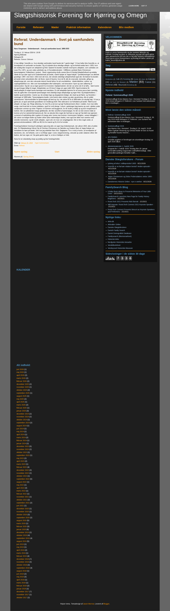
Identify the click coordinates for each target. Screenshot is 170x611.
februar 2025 (22, 408)
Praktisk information (78, 27)
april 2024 (20, 434)
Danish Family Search (116, 230)
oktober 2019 (22, 535)
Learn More (134, 6)
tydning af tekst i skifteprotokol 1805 (122, 163)
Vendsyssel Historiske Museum (120, 248)
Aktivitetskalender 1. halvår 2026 (121, 146)
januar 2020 (21, 529)
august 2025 (22, 396)
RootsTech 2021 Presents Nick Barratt (123, 202)
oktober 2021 (22, 500)
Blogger (106, 604)
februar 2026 (22, 381)
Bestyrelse (109, 79)
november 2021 (23, 497)
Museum (123, 82)
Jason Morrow (88, 604)
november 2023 (23, 449)
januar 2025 (21, 411)
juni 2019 (20, 544)
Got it (144, 6)
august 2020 (22, 520)
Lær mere (113, 82)
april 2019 (20, 550)
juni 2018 (20, 574)
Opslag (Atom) (28, 157)
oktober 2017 (22, 598)
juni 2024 (20, 429)
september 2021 (23, 503)
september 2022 (23, 479)
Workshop (130, 85)
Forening (126, 79)
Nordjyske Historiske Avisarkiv (120, 242)
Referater (38, 27)
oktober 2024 (22, 420)
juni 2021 (20, 506)
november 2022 (23, 473)
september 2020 (23, 518)
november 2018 (23, 562)
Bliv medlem (126, 27)
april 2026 (20, 375)
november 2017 (23, 595)
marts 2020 (21, 523)
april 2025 (20, 402)
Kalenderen (105, 27)
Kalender (151, 79)
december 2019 (23, 532)
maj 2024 (20, 431)
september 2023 (23, 455)
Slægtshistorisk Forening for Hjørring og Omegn (80, 15)
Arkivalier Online (114, 224)
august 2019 (22, 541)
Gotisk (136, 79)
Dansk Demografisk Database (119, 233)
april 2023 (20, 461)
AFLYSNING (112, 137)
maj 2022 (20, 485)
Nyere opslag (20, 151)
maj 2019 (20, 547)
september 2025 (23, 393)
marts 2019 (21, 553)
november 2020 (23, 512)
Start (57, 151)
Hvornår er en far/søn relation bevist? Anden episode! (129, 166)
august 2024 (22, 426)
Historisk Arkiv (113, 239)
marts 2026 (21, 378)
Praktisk (148, 82)
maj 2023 (20, 458)
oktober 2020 (22, 515)
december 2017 (23, 592)
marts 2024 (21, 437)
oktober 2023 (22, 452)
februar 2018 (22, 586)
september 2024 (23, 423)
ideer (143, 79)
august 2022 (22, 482)
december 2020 (23, 509)
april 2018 (20, 580)
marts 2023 (21, 464)
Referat (22, 145)
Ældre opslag (93, 151)
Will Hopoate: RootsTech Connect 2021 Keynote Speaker (130, 205)
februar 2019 (22, 556)
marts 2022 (21, 491)
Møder (55, 27)
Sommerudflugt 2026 (116, 126)
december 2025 (23, 384)
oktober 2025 (22, 390)
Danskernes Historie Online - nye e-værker (125, 182)
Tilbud (120, 85)
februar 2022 (22, 494)
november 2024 (23, 417)
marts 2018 (21, 583)
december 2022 (23, 470)
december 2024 (23, 414)
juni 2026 (20, 369)
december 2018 (23, 559)
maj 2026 (20, 372)
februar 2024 (22, 440)
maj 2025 (20, 399)
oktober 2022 (22, 476)
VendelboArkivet (114, 245)
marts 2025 (21, 405)
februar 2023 (22, 467)
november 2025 (23, 387)
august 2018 (22, 571)
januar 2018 (21, 589)
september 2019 (23, 538)
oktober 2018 (22, 565)
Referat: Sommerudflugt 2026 (119, 95)
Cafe (118, 79)
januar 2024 (21, 443)
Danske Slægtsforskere (117, 227)
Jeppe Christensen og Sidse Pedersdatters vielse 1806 (130, 177)
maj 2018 (20, 577)
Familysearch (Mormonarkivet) (120, 236)
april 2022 (20, 488)
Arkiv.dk (111, 221)
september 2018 (23, 568)
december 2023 (23, 446)
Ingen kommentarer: (42, 143)
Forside (21, 27)
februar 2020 (22, 526)
